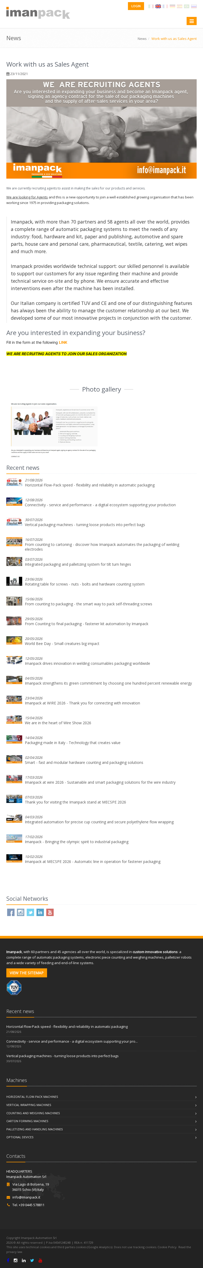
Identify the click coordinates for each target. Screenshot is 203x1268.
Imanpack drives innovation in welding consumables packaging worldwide (87, 663)
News (142, 38)
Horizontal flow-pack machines (32, 1097)
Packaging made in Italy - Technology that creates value (73, 742)
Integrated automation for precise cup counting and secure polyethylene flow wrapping (99, 821)
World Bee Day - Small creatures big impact (62, 643)
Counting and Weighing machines (33, 1113)
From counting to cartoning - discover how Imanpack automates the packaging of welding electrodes (102, 547)
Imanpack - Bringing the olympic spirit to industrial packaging (76, 841)
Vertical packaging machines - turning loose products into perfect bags (85, 524)
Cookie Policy (167, 1247)
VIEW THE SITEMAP (27, 972)
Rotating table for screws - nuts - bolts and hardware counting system (85, 584)
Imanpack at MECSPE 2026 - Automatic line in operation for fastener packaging (92, 861)
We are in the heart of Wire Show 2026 (58, 722)
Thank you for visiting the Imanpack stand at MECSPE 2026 (75, 802)
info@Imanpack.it (26, 1197)
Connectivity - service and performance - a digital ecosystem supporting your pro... (72, 1041)
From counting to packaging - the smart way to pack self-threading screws (88, 603)
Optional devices (19, 1137)
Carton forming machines (27, 1121)
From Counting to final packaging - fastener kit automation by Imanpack (86, 623)
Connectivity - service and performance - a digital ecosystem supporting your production (100, 504)
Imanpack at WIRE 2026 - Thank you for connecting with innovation (82, 702)
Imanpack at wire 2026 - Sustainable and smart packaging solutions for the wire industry (100, 782)
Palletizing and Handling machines (34, 1129)
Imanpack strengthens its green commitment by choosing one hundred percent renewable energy (108, 683)
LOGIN (136, 6)
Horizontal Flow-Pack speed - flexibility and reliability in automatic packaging (90, 484)
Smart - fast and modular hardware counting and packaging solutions (84, 762)
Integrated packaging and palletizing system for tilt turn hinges (78, 564)
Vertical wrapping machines (28, 1105)
